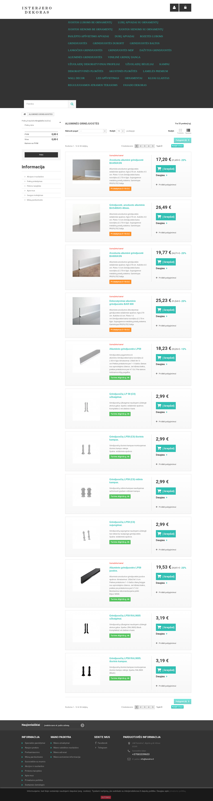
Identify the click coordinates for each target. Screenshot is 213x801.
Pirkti (41, 155)
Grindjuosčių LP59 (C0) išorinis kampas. (126, 438)
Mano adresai (60, 752)
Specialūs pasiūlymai (34, 743)
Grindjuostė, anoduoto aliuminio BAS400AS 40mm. (127, 206)
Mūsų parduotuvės (35, 200)
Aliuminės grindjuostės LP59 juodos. (125, 569)
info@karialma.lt (147, 759)
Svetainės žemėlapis (34, 785)
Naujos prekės (31, 748)
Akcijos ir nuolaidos (35, 177)
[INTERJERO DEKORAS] (48, 10)
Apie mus (31, 191)
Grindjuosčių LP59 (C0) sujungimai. (122, 523)
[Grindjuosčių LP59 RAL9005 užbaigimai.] (86, 628)
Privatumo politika (33, 780)
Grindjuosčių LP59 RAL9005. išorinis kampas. (125, 660)
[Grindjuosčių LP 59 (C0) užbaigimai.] (86, 407)
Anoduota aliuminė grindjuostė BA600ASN (126, 254)
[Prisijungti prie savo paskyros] (185, 8)
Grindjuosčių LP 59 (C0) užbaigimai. (122, 395)
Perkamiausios (32, 752)
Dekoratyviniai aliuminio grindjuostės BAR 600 (122, 302)
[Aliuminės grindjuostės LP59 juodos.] (86, 577)
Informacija (33, 166)
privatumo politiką (177, 791)
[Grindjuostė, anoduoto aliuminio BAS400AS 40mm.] (86, 218)
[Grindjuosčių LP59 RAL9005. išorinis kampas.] (86, 671)
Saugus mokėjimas (35, 195)
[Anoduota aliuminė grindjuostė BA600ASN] (86, 263)
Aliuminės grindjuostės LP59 (125, 349)
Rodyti (112, 131)
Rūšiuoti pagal (71, 131)
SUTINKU (105, 797)
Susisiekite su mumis (34, 761)
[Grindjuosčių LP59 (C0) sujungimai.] (86, 535)
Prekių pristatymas (34, 181)
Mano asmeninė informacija (66, 757)
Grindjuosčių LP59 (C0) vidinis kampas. (126, 481)
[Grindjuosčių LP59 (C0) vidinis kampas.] (86, 492)
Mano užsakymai (61, 743)
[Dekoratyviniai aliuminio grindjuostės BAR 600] (86, 311)
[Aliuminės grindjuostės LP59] (86, 359)
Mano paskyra (61, 737)
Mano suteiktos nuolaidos (66, 748)
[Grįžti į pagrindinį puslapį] (24, 114)
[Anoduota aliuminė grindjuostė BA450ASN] (86, 170)
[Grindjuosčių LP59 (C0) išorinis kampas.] (86, 449)
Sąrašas (188, 133)
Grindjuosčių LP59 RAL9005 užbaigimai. (125, 617)
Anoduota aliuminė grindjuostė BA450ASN (126, 161)
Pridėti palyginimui (167, 185)
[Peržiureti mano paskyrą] (174, 8)
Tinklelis (180, 133)
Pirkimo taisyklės (34, 186)
